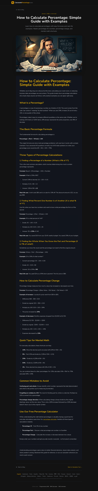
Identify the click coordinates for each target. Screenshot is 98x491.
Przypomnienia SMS (44, 486)
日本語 (71, 476)
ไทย (46, 474)
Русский (56, 476)
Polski (30, 474)
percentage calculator (50, 419)
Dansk (78, 474)
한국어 (66, 476)
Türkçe (44, 476)
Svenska (51, 474)
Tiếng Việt (41, 474)
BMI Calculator (53, 486)
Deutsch (69, 474)
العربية (75, 476)
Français (63, 474)
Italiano (39, 476)
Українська (50, 476)
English (19, 474)
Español (36, 474)
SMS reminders (62, 486)
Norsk (73, 474)
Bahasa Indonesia (31, 476)
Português (23, 476)
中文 (59, 474)
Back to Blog (21, 9)
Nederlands (25, 474)
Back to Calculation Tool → (75, 467)
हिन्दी (55, 474)
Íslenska (61, 476)
